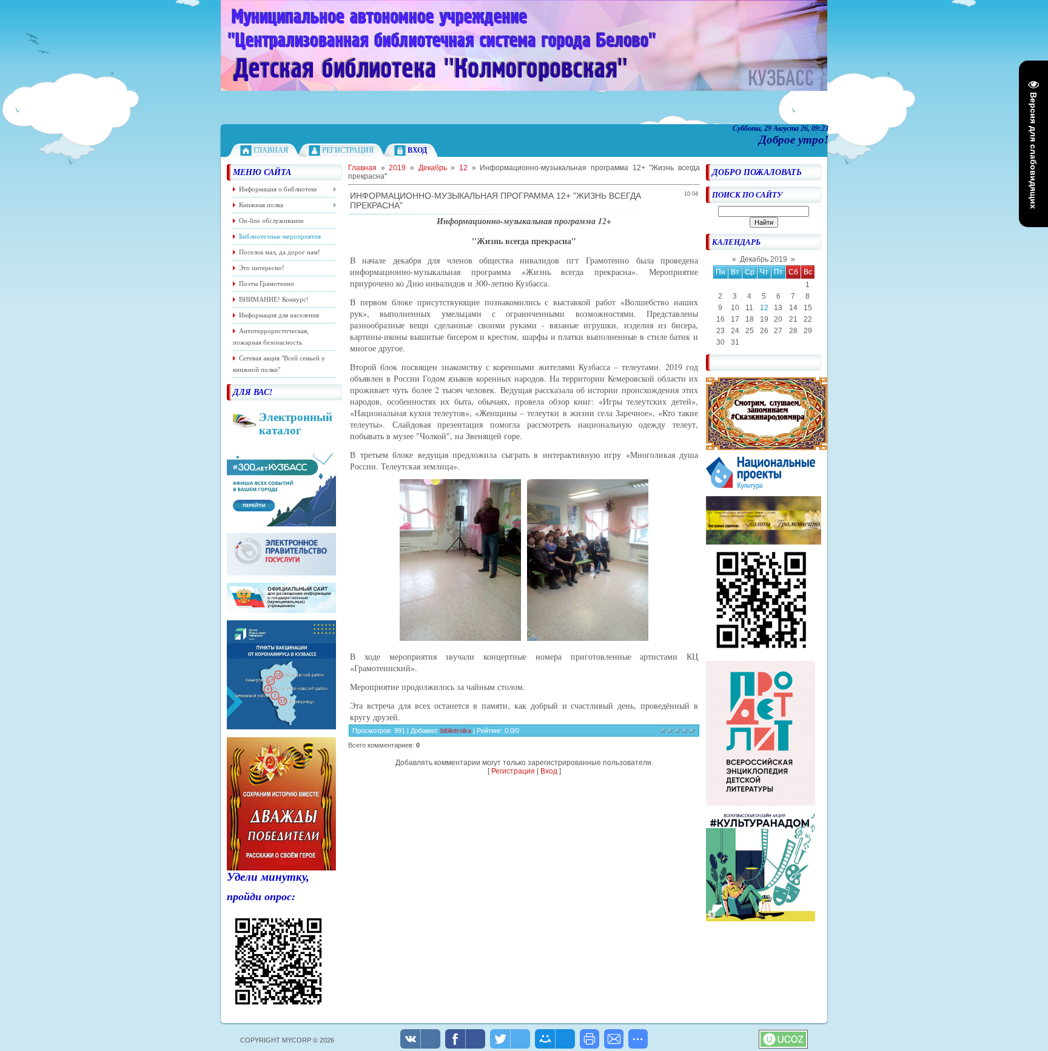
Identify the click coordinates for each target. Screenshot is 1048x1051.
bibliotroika (455, 730)
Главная (271, 150)
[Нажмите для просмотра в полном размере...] (460, 637)
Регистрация (348, 150)
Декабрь (432, 168)
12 (764, 307)
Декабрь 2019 (763, 259)
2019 (397, 168)
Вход (548, 771)
